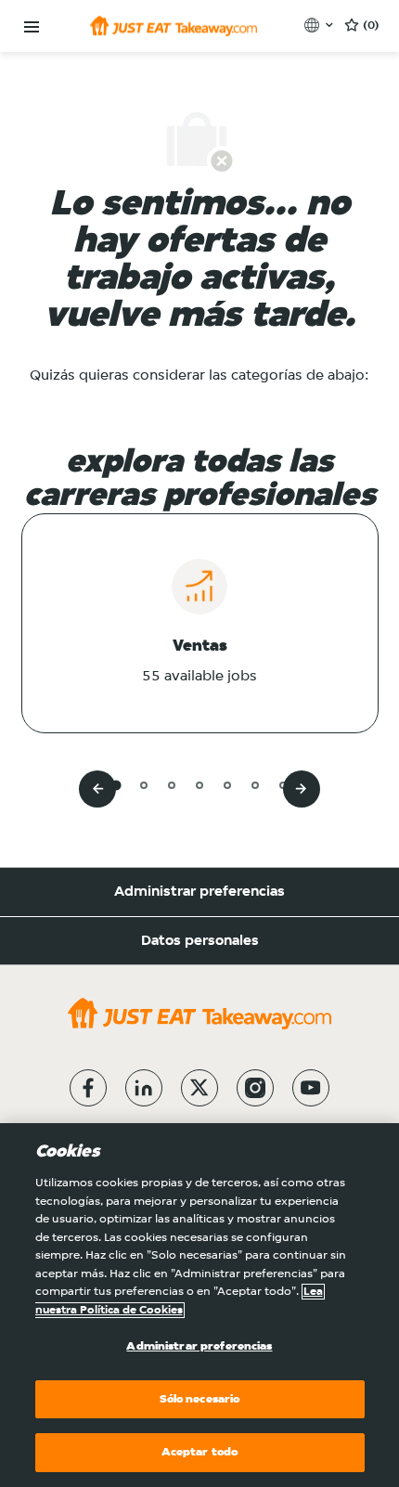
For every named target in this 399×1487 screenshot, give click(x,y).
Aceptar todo (199, 1452)
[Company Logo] (173, 26)
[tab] (115, 785)
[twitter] (199, 1087)
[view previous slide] (97, 789)
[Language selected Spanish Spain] (320, 25)
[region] (199, 1305)
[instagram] (255, 1087)
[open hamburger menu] (31, 27)
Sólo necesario (200, 1399)
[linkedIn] (143, 1087)
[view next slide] (301, 789)
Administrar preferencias (199, 892)
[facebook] (88, 1087)
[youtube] (310, 1087)
